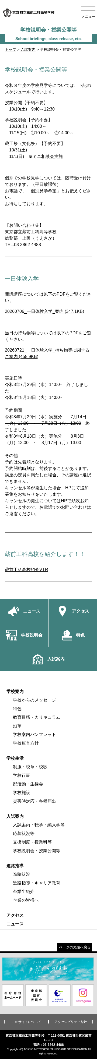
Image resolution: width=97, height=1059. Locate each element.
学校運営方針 (26, 743)
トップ (10, 49)
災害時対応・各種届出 (34, 801)
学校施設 (21, 792)
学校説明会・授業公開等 (36, 850)
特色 (17, 708)
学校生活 (15, 758)
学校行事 (21, 775)
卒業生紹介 (23, 891)
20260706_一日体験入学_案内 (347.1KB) (44, 311)
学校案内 (15, 691)
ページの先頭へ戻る (75, 947)
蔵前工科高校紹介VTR (26, 569)
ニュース (15, 924)
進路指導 (15, 865)
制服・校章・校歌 (30, 766)
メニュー (88, 17)
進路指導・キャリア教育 (36, 883)
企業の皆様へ (26, 900)
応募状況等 (23, 833)
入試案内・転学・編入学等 (39, 825)
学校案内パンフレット (34, 734)
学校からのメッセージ (34, 700)
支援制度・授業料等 (32, 842)
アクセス (15, 915)
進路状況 (21, 874)
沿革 (17, 726)
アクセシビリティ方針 (70, 1022)
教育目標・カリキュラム (36, 717)
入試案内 (28, 49)
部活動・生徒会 (28, 784)
